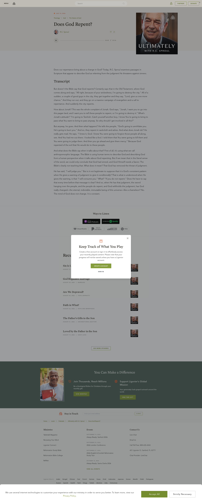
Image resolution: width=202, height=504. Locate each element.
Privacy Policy (69, 496)
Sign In (101, 271)
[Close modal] (127, 238)
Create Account (101, 266)
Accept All (154, 494)
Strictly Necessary (182, 494)
